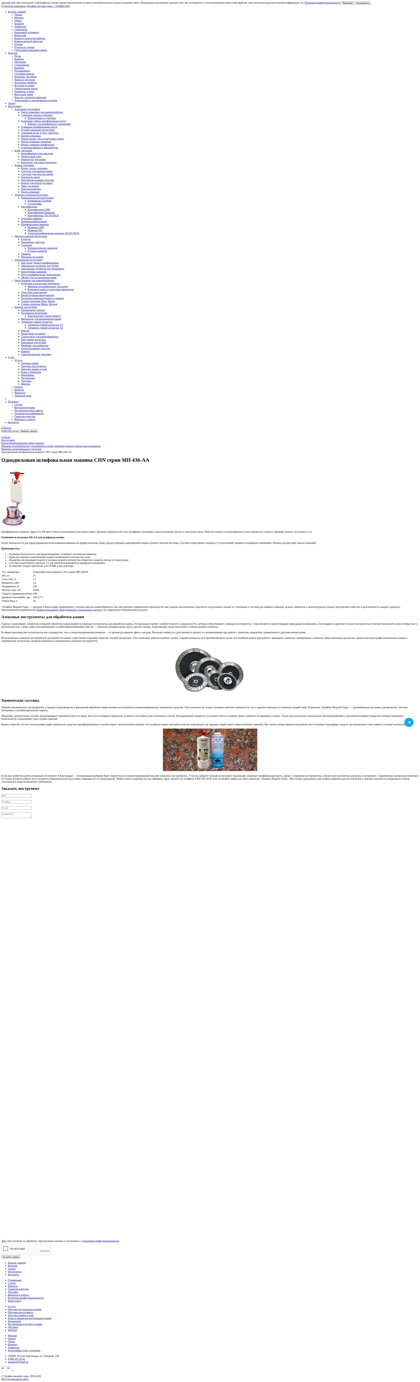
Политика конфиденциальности (322, 2)
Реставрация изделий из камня (25, 1324)
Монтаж (12, 1330)
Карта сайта (14, 1300)
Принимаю (347, 3)
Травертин (14, 1347)
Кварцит (13, 1344)
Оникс (11, 1341)
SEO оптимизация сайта (15, 1379)
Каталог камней (17, 1262)
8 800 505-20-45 (10, 431)
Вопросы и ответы (18, 1295)
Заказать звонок (29, 431)
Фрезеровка (14, 1321)
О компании (15, 1280)
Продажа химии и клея (21, 1315)
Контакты (13, 422)
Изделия (12, 1265)
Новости (13, 1286)
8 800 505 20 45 (16, 1359)
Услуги (12, 1306)
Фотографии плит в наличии (24, 1350)
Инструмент (15, 1271)
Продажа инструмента (20, 1312)
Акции (12, 103)
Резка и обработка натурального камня (29, 1318)
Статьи (12, 1283)
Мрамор (12, 1335)
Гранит (12, 1338)
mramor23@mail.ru (18, 1362)
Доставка (13, 1292)
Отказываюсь (362, 3)
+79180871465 (62, 6)
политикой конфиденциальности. (101, 1241)
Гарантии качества (18, 1289)
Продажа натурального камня (24, 1309)
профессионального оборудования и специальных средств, (69, 609)
